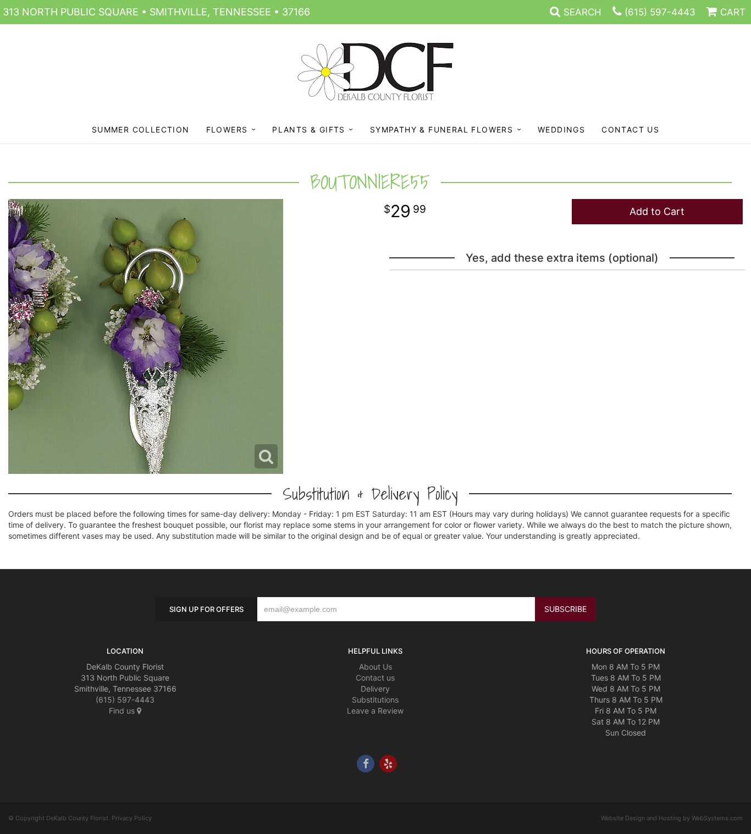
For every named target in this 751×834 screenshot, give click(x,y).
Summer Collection (141, 129)
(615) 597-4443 (660, 12)
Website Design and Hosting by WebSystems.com (672, 818)
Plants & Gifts (308, 129)
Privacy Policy (132, 818)
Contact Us (630, 129)
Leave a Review (375, 710)
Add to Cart (656, 211)
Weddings (561, 129)
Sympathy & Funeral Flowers (441, 129)
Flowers (227, 129)
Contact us (375, 677)
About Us (375, 666)
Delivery (375, 688)
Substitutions (375, 699)
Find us (123, 710)
